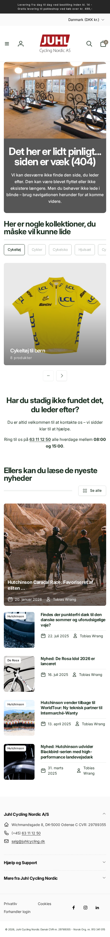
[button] (7, 43)
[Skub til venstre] (48, 375)
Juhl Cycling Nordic (28, 929)
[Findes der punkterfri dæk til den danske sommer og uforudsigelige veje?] (19, 630)
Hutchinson (15, 616)
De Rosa (13, 660)
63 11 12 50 (31, 833)
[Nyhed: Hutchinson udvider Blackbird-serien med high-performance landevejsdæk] (19, 762)
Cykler (37, 249)
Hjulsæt (85, 249)
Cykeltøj (14, 249)
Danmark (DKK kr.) (83, 19)
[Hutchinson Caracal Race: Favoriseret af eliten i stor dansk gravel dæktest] (55, 555)
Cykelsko (60, 249)
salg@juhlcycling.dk (28, 841)
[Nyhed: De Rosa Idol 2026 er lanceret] (19, 674)
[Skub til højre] (61, 375)
